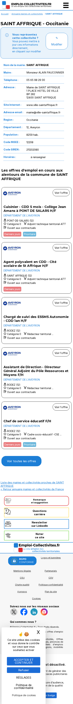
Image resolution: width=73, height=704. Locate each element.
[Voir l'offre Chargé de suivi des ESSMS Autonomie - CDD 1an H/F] (36, 320)
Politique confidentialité (51, 584)
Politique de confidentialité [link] (23, 686)
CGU (22, 577)
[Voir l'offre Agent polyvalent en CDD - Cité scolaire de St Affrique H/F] (36, 267)
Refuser (23, 670)
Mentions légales (22, 571)
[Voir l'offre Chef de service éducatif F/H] (36, 425)
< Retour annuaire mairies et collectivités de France (32, 489)
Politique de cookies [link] (24, 695)
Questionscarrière (40, 512)
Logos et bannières (51, 557)
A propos (22, 591)
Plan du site (51, 591)
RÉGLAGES (23, 677)
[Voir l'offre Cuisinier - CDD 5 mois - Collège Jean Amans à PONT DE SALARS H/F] (36, 212)
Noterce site (39, 535)
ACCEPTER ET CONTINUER (23, 661)
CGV (51, 577)
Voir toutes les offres (21, 461)
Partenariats (51, 571)
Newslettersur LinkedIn (39, 524)
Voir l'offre (61, 192)
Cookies (36, 598)
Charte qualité (22, 584)
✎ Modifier (56, 41)
